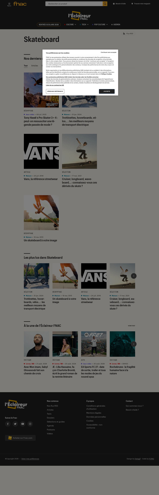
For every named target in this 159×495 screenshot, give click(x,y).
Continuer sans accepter (108, 52)
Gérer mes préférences (55, 91)
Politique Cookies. (106, 74)
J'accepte (106, 91)
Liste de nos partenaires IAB (55, 85)
